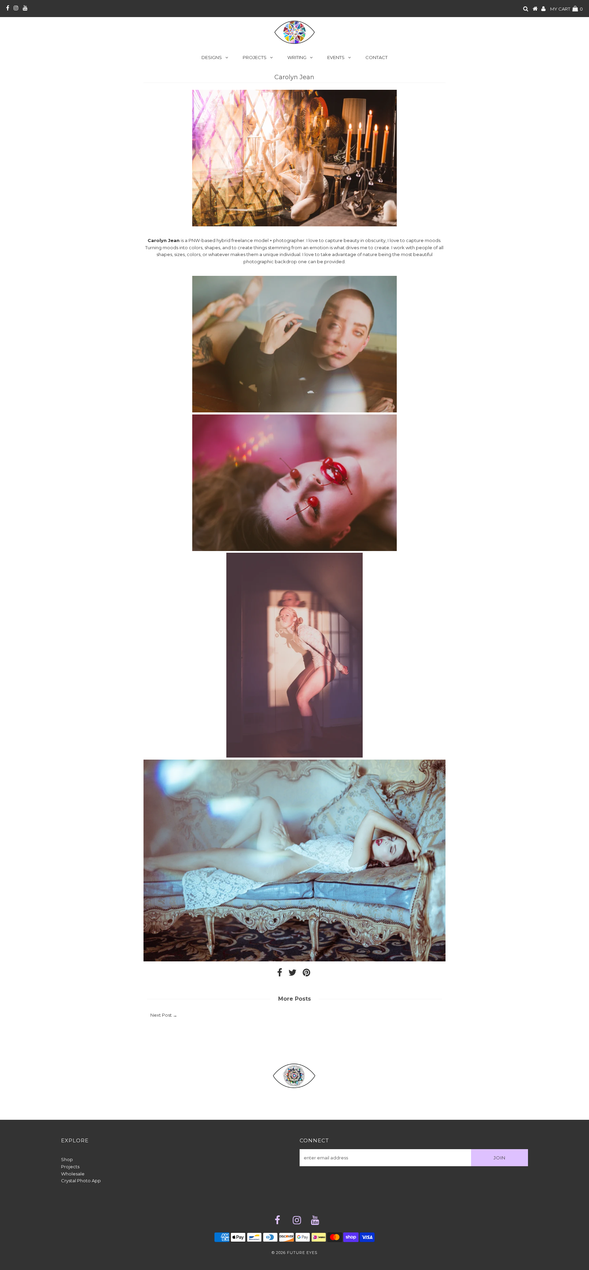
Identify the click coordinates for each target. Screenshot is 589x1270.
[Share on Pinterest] (306, 974)
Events (336, 57)
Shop (67, 1159)
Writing (296, 57)
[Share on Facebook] (279, 974)
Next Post (161, 1015)
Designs (211, 57)
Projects (255, 57)
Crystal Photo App (81, 1180)
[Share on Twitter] (292, 974)
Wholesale (73, 1173)
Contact (376, 57)
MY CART (566, 9)
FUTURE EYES (302, 1252)
